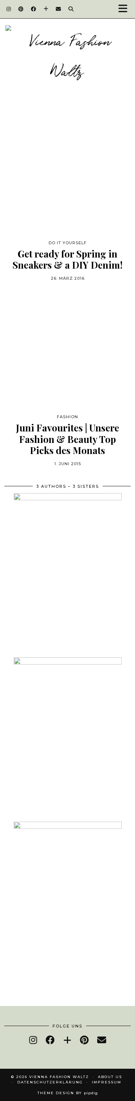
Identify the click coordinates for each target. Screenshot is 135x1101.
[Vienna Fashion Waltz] (67, 58)
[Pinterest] (21, 9)
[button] (125, 9)
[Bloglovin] (46, 9)
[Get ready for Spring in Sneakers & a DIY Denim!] (67, 175)
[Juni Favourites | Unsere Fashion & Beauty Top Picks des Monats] (67, 349)
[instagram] (33, 1040)
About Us (110, 1076)
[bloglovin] (67, 1040)
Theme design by (67, 1093)
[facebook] (50, 1040)
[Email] (58, 9)
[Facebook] (33, 9)
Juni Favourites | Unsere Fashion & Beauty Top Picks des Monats (67, 439)
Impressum (106, 1082)
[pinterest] (84, 1040)
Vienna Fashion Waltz (59, 1076)
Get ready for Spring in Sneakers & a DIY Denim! (67, 259)
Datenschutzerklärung (50, 1082)
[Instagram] (8, 9)
